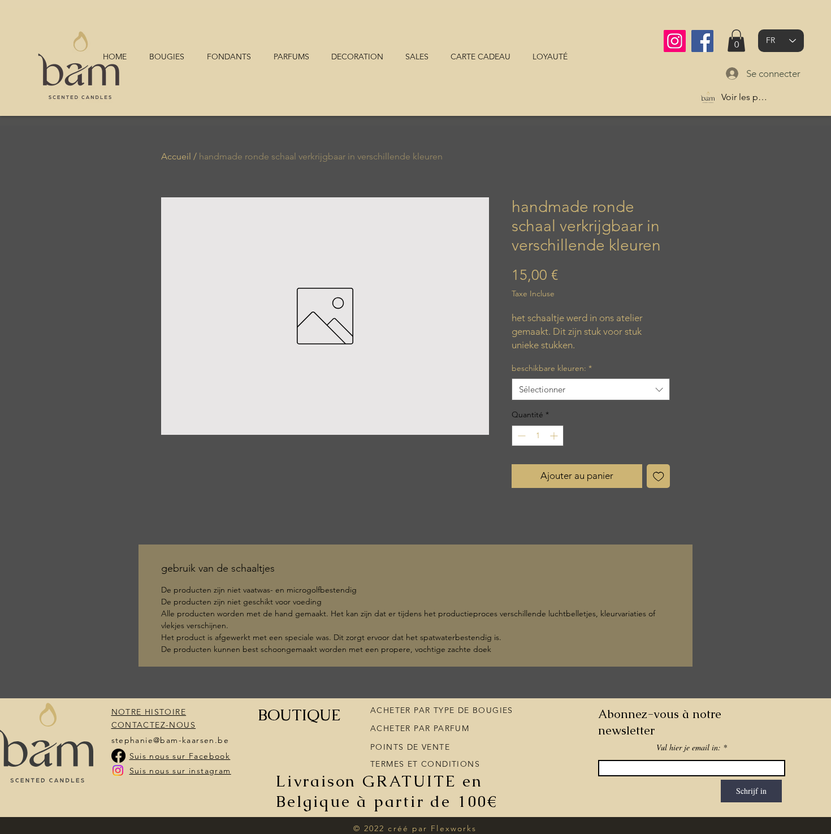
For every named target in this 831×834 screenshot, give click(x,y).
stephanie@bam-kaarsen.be (170, 740)
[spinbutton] (537, 436)
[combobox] (591, 389)
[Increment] (555, 436)
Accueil (176, 156)
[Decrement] (520, 436)
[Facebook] (702, 41)
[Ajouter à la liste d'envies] (658, 476)
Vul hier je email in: (688, 747)
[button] (736, 40)
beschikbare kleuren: (552, 368)
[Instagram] (675, 41)
